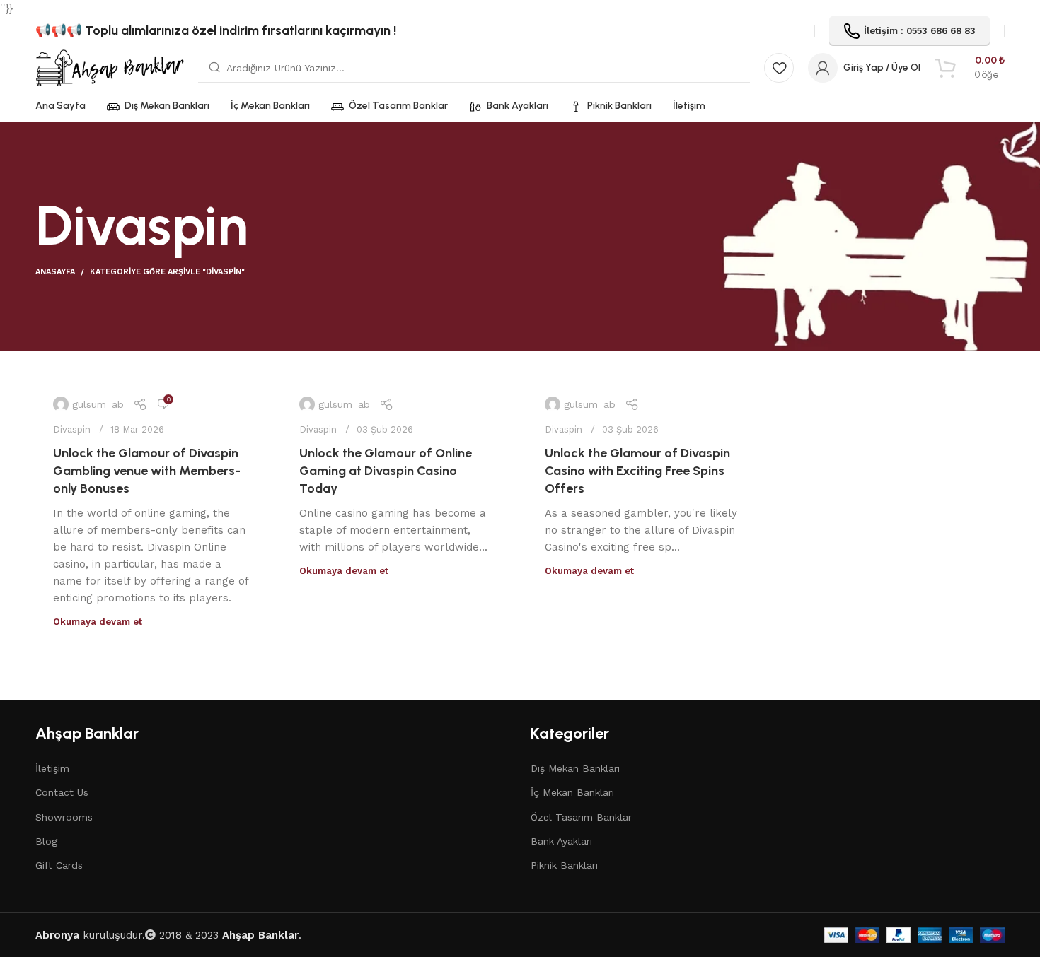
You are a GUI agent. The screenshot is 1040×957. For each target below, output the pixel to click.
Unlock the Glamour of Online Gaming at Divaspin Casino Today (385, 470)
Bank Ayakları (561, 841)
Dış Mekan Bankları (575, 768)
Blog (46, 841)
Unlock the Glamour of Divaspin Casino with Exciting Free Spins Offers (637, 470)
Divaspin (72, 429)
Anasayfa (55, 271)
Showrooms (64, 817)
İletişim (52, 768)
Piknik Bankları (564, 865)
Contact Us (61, 792)
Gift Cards (59, 865)
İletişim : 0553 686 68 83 (920, 30)
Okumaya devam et (97, 621)
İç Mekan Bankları (572, 792)
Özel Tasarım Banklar (581, 817)
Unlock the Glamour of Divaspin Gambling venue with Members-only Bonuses (147, 470)
